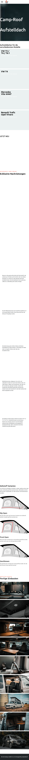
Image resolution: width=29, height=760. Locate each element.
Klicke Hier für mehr (9, 55)
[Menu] (2, 2)
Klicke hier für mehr (9, 74)
